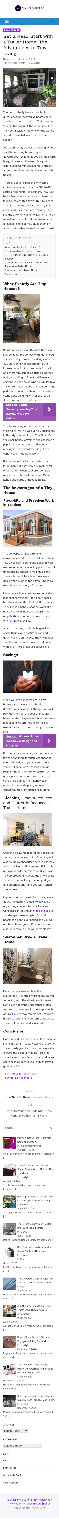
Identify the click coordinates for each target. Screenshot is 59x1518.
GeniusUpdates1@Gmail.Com (29, 1507)
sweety (11, 59)
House (43, 377)
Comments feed (12, 1475)
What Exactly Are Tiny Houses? (22, 247)
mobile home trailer (25, 1073)
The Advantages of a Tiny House (23, 251)
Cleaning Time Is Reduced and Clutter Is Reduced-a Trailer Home (27, 264)
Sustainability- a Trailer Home (21, 270)
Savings (9, 258)
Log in (6, 1460)
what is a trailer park (19, 1077)
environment (11, 620)
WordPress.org (10, 1482)
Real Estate (12, 30)
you (31, 880)
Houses (16, 1014)
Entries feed (9, 1468)
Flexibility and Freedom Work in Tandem (28, 255)
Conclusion (11, 274)
